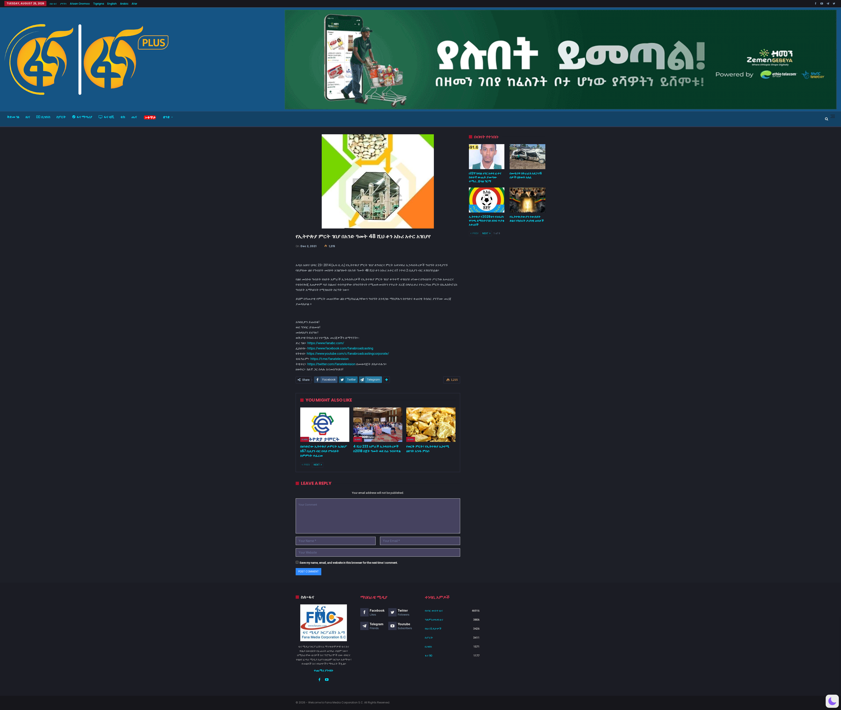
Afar (134, 3)
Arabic (124, 3)
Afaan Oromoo (80, 3)
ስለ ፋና (53, 3)
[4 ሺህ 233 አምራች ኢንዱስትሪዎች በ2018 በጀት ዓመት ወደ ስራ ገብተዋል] (377, 424)
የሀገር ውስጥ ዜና (434, 610)
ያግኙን (63, 3)
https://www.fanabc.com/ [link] (325, 343)
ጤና (134, 116)
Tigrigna (98, 3)
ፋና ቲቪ (109, 116)
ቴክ (122, 116)
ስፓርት (61, 116)
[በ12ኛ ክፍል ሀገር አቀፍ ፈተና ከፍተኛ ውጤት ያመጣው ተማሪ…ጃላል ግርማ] (487, 156)
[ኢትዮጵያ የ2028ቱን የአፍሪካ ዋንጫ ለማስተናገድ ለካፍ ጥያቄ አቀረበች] (487, 200)
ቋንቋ (166, 116)
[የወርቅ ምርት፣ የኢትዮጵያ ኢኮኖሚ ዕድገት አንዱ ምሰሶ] (430, 424)
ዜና (28, 116)
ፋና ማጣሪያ (84, 116)
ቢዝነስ (45, 116)
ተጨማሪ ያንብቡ (323, 670)
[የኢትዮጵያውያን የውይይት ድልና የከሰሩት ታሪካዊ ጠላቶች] (527, 200)
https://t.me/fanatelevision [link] (330, 359)
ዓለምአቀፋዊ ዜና (434, 619)
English (112, 3)
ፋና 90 (428, 655)
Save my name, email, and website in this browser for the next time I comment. (349, 562)
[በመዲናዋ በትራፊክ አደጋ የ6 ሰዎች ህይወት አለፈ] (527, 156)
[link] (340, 348)
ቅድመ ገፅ (13, 116)
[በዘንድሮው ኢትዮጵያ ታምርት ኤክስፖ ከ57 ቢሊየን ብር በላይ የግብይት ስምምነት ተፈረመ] (324, 424)
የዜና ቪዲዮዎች (433, 628)
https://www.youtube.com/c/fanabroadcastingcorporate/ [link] (348, 354)
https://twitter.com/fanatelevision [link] (331, 364)
